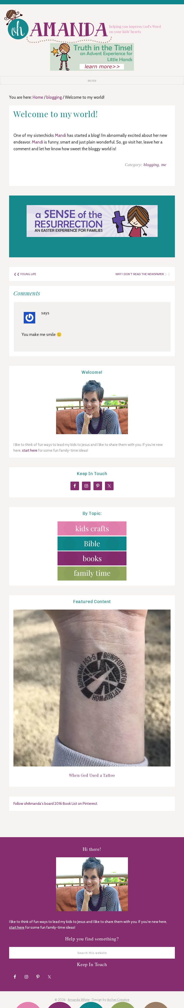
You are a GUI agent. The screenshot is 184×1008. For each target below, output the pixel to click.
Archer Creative (118, 999)
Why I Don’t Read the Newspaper (139, 274)
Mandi (60, 135)
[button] (92, 80)
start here (29, 450)
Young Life (28, 274)
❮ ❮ (17, 274)
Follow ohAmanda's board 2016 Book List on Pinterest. (55, 803)
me (163, 164)
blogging (151, 164)
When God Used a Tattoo (92, 775)
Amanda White (79, 999)
